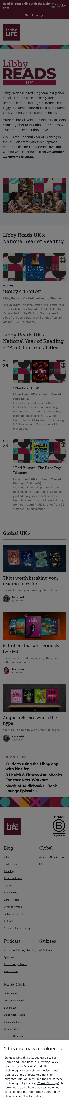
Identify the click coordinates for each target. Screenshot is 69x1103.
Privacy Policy (49, 1062)
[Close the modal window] (61, 1049)
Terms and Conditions (19, 1062)
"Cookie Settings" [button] (48, 1083)
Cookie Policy (32, 1096)
